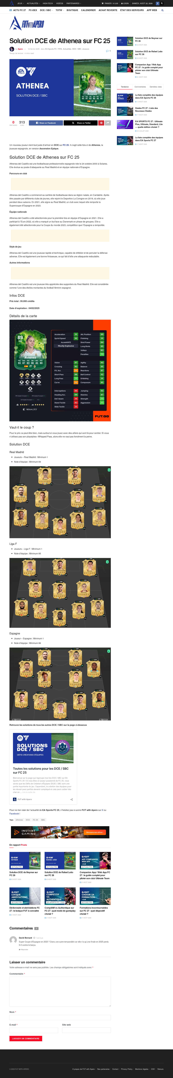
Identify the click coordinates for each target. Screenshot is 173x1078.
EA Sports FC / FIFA (53, 49)
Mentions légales (141, 1069)
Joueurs (85, 49)
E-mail (13, 1024)
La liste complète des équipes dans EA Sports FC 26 (149, 96)
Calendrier (88, 10)
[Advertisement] (60, 136)
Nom (12, 1011)
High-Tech (48, 3)
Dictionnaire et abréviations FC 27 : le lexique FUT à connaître (24, 909)
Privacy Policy (126, 1069)
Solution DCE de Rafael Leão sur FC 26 (59, 874)
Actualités (32, 3)
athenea (19, 820)
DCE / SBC (45, 10)
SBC (43, 820)
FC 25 (35, 820)
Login (126, 3)
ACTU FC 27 (19, 10)
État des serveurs (132, 10)
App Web (152, 10)
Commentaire (17, 973)
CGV (153, 1069)
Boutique (72, 10)
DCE (28, 820)
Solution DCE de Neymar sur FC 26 (23, 874)
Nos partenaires (103, 1069)
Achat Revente (108, 10)
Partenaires (72, 3)
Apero (20, 49)
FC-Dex (33, 10)
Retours (160, 1069)
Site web (66, 1024)
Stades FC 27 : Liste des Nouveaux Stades (146, 109)
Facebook (14, 813)
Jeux (19, 3)
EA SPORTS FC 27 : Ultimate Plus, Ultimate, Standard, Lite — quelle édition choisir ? (149, 124)
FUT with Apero (11, 3)
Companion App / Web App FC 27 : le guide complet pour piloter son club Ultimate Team (95, 875)
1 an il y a (39, 938)
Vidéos (59, 3)
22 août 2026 (16, 879)
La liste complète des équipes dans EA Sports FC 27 (149, 139)
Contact (115, 1069)
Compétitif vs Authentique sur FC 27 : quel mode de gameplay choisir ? (60, 910)
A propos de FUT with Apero (83, 1069)
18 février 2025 (33, 49)
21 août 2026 (86, 882)
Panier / (111, 3)
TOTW (59, 10)
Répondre (24, 949)
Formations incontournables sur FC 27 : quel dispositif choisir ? (94, 910)
